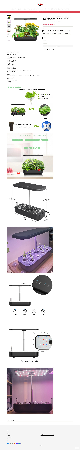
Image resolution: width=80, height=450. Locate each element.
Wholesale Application (10, 438)
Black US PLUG (60, 30)
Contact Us (9, 431)
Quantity (45, 40)
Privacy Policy (9, 437)
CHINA (44, 37)
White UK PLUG (53, 33)
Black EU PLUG (67, 30)
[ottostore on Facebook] (41, 437)
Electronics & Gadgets (64, 9)
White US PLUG (60, 33)
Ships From (45, 35)
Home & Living (43, 9)
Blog (8, 440)
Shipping (8, 435)
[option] (40, 11)
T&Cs (8, 433)
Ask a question (11, 420)
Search (8, 430)
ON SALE (19, 9)
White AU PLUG (46, 33)
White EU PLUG (67, 33)
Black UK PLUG (53, 30)
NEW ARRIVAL (13, 9)
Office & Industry (52, 9)
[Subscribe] (53, 434)
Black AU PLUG (46, 30)
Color (44, 28)
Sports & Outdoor (27, 9)
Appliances (36, 9)
